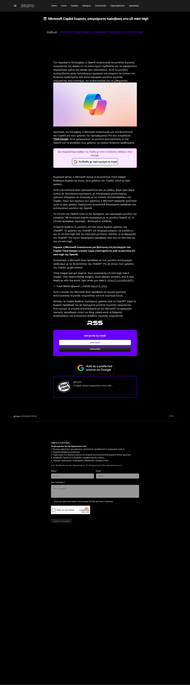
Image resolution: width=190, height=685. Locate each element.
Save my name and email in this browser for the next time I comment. (83, 501)
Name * (54, 471)
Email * (99, 471)
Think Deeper (61, 139)
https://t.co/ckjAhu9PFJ (120, 280)
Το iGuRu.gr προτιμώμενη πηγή (97, 161)
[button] (15, 5)
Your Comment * (58, 482)
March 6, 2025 (99, 286)
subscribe (95, 349)
